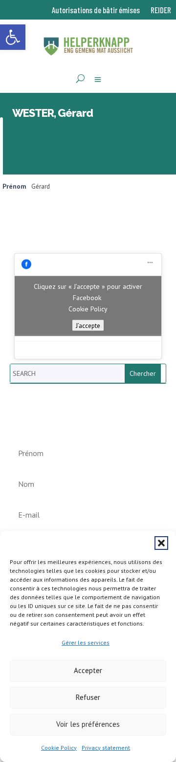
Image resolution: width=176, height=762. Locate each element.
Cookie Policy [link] (59, 747)
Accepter (88, 670)
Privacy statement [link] (106, 747)
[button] (161, 543)
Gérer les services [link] (86, 642)
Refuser (88, 697)
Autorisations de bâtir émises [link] (96, 10)
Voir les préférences (88, 724)
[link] (12, 37)
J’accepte (88, 325)
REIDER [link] (161, 10)
